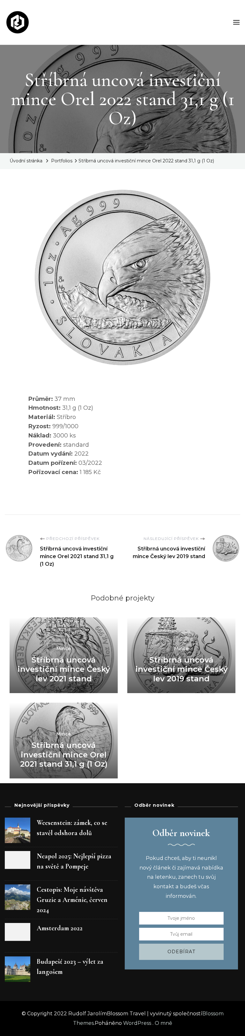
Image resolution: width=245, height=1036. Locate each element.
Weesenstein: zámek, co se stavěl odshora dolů (72, 828)
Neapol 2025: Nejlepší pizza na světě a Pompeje (74, 861)
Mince (63, 648)
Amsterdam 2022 (60, 928)
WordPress (137, 1023)
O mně (163, 1023)
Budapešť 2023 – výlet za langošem (70, 966)
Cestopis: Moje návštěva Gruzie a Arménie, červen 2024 (72, 899)
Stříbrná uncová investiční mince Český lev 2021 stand (64, 669)
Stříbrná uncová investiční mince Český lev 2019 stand (181, 669)
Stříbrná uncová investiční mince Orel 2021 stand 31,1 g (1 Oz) (64, 755)
